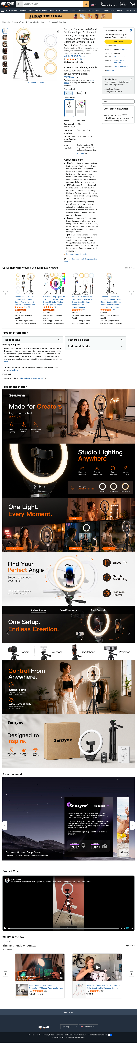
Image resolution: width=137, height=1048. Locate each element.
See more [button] (81, 153)
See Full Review (83, 882)
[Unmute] (132, 928)
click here (14, 370)
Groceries (82, 10)
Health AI (13, 10)
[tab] (38, 610)
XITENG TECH (119, 57)
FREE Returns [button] (70, 77)
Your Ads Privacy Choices (97, 1035)
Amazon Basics (41, 10)
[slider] (63, 928)
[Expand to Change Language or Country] (76, 1027)
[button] (4, 10)
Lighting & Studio (32, 22)
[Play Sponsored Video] (97, 967)
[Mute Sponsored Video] (61, 978)
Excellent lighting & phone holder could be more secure (51, 882)
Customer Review (18, 882)
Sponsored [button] (6, 949)
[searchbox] (53, 4)
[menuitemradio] (127, 928)
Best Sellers (55, 10)
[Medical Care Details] (32, 10)
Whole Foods (94, 10)
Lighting (43, 22)
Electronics (6, 22)
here (6, 362)
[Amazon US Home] (44, 1028)
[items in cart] (133, 4)
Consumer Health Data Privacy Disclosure (71, 1035)
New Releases (69, 10)
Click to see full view (35, 82)
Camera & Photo (18, 22)
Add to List (108, 101)
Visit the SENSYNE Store (74, 56)
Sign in (125, 49)
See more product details (76, 254)
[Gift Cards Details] (134, 10)
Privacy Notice (48, 1035)
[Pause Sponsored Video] (61, 973)
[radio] (5, 31)
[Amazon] (8, 4)
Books (119, 10)
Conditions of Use (34, 1035)
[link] (26, 300)
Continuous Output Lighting (58, 22)
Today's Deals (108, 10)
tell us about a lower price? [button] (31, 378)
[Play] (5, 928)
